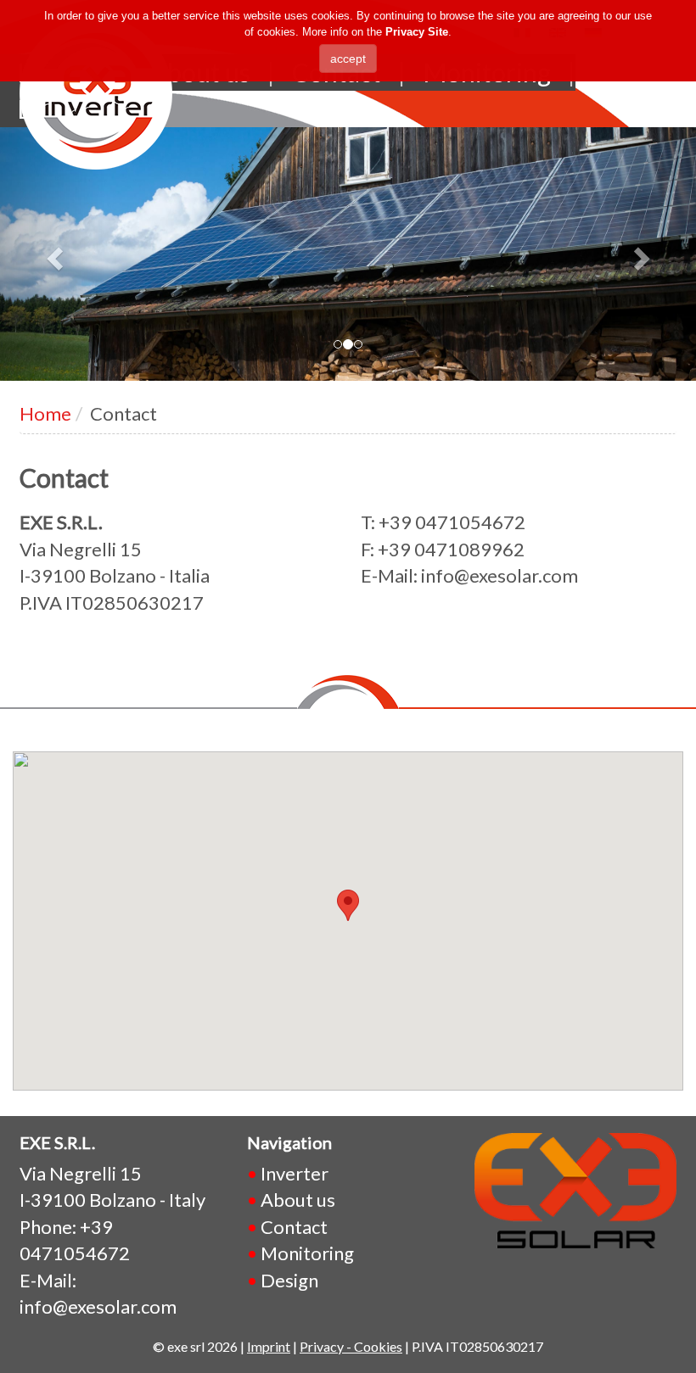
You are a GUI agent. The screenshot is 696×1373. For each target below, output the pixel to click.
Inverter (294, 1173)
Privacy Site (416, 31)
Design (289, 1280)
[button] (52, 254)
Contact (294, 1226)
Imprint (268, 1346)
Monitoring (307, 1253)
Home (45, 413)
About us (298, 1199)
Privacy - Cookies (351, 1346)
